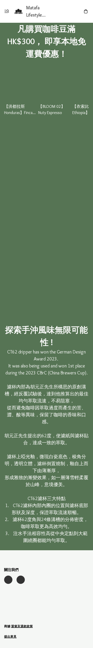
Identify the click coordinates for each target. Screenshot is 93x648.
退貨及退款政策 (22, 626)
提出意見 (10, 636)
